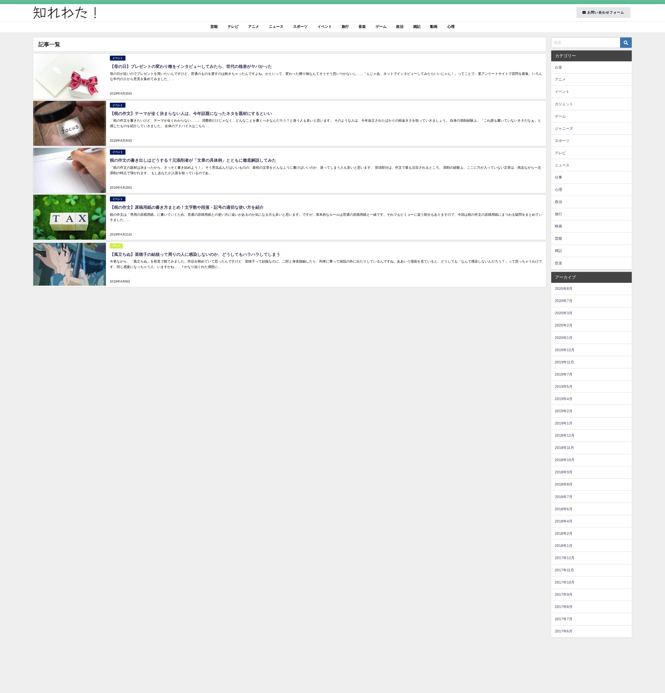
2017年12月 (565, 558)
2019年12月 (565, 350)
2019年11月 (564, 362)
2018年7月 (564, 497)
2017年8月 (564, 607)
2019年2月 (564, 411)
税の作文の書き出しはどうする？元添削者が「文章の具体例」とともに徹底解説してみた (193, 160)
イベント (324, 26)
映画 (558, 226)
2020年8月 (564, 288)
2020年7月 (564, 301)
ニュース (276, 26)
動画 (433, 26)
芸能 (214, 26)
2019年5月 (564, 386)
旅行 (345, 26)
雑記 (417, 26)
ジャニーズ (564, 128)
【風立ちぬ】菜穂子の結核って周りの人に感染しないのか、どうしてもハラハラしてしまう (195, 254)
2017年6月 (564, 631)
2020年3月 (564, 313)
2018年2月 (564, 533)
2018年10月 (565, 460)
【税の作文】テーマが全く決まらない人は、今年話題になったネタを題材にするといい (191, 113)
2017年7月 (564, 619)
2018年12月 (565, 435)
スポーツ (300, 26)
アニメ (253, 26)
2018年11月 (564, 447)
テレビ (233, 26)
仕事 (558, 177)
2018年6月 (564, 509)
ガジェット (564, 104)
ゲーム (381, 26)
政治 (399, 26)
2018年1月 (564, 545)
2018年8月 (564, 484)
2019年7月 (564, 374)
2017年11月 (564, 570)
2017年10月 (565, 582)
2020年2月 (564, 325)
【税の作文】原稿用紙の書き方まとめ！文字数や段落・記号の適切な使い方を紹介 (187, 207)
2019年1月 (564, 423)
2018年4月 (564, 521)
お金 (558, 67)
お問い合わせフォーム (605, 12)
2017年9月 (564, 594)
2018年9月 (564, 472)
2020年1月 (564, 337)
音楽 (362, 26)
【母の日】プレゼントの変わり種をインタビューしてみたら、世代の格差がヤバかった (191, 66)
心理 (451, 26)
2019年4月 (564, 399)
